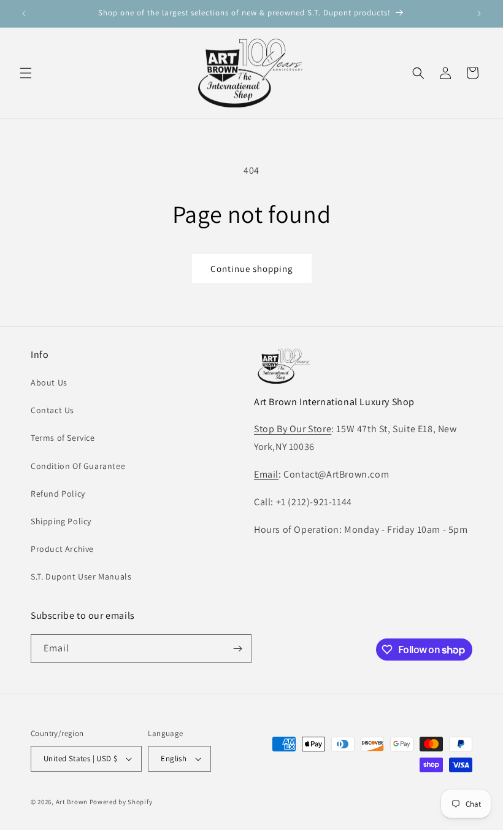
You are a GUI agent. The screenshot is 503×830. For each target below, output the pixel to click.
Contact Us (52, 410)
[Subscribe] (237, 648)
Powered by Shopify (121, 801)
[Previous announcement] (23, 13)
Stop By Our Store (292, 428)
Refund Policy (58, 493)
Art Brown (73, 801)
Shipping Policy (61, 521)
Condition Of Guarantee (78, 465)
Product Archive (62, 548)
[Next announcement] (479, 13)
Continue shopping (251, 268)
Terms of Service (63, 437)
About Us (49, 382)
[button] (25, 73)
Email (266, 474)
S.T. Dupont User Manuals (81, 576)
